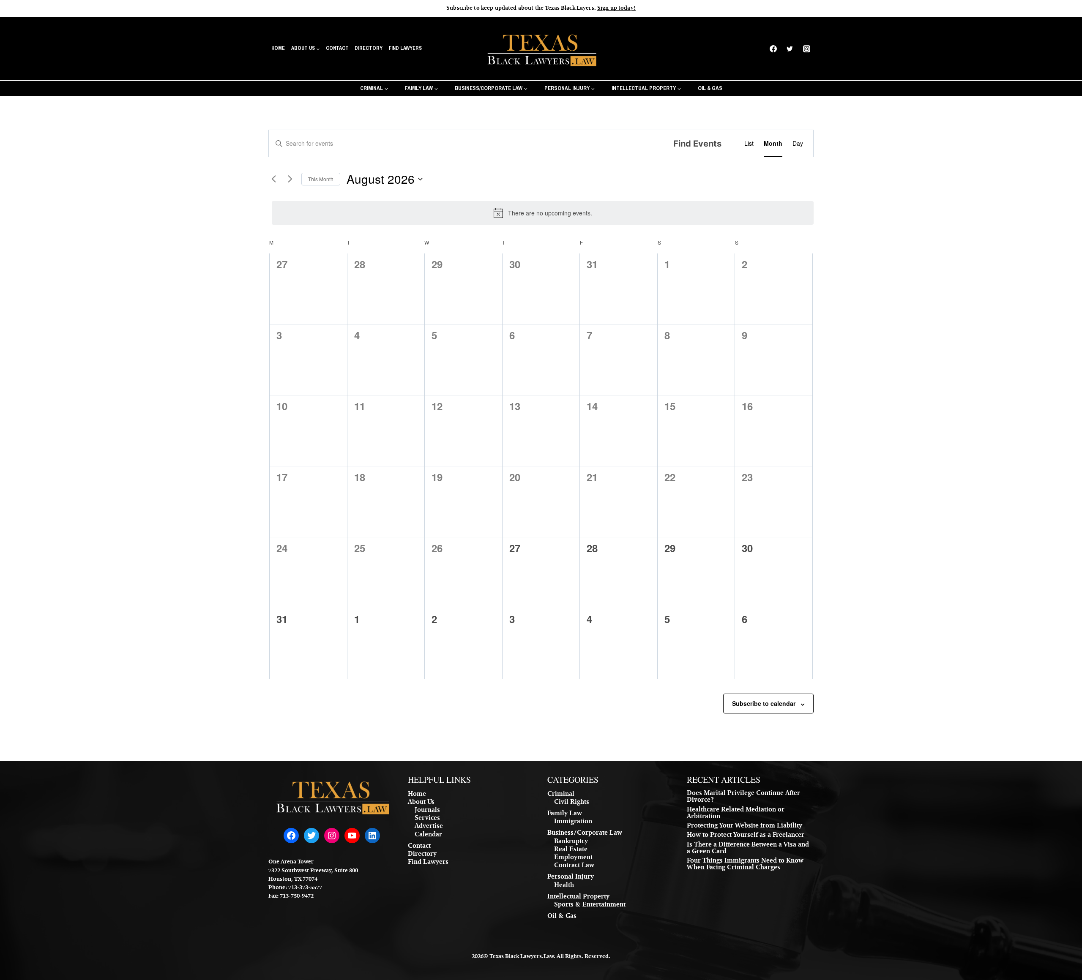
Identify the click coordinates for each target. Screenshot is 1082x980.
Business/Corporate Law (584, 833)
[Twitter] (790, 48)
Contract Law (574, 866)
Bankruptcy (571, 841)
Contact (337, 48)
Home (278, 48)
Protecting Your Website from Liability (744, 826)
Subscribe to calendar (763, 703)
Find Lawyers (405, 48)
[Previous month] (273, 179)
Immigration (573, 822)
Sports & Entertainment (590, 905)
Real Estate (570, 850)
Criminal (560, 794)
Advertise (429, 826)
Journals (427, 810)
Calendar (428, 835)
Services (427, 818)
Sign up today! (616, 8)
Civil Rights (571, 802)
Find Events (697, 144)
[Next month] (290, 179)
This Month (320, 178)
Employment (573, 858)
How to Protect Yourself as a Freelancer (745, 835)
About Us (421, 802)
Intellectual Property (578, 897)
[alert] (543, 213)
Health (564, 885)
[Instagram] (806, 48)
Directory (369, 48)
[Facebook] (773, 48)
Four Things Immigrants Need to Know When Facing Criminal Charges (745, 864)
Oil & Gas (710, 88)
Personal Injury (570, 877)
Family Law (564, 814)
